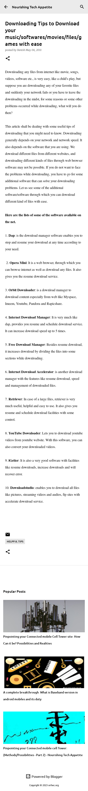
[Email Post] (7, 536)
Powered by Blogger (47, 776)
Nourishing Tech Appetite (32, 6)
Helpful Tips (15, 541)
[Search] (82, 7)
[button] (7, 59)
